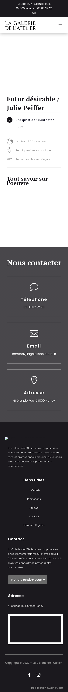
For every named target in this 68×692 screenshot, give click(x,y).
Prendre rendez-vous (26, 580)
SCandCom (55, 688)
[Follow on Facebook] (29, 675)
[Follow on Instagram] (38, 675)
